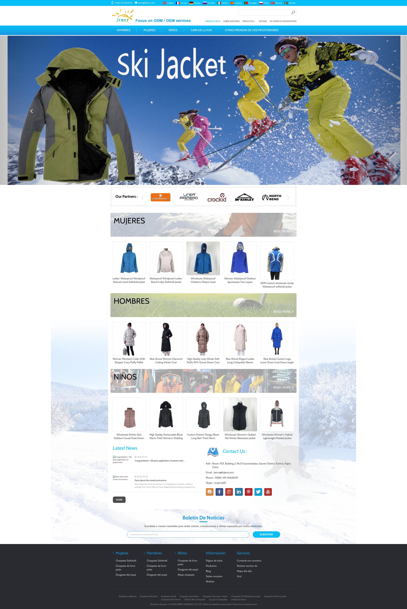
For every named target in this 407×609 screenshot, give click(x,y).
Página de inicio (212, 21)
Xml (239, 576)
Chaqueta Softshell (126, 560)
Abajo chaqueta (186, 574)
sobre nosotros (231, 21)
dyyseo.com (251, 604)
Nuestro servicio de (247, 565)
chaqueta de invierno (171, 599)
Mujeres (149, 30)
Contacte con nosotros (249, 560)
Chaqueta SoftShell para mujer (245, 596)
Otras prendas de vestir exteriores (252, 30)
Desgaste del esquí (126, 574)
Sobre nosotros (214, 576)
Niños (173, 30)
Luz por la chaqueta (218, 599)
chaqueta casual (168, 596)
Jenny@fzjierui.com (146, 2)
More (119, 499)
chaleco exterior (238, 599)
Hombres (123, 30)
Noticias (263, 21)
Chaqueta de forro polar (125, 567)
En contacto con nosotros (283, 21)
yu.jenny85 (220, 482)
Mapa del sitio (244, 571)
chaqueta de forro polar (275, 596)
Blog (208, 571)
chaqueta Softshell (148, 596)
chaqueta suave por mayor (215, 596)
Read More (282, 231)
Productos (248, 21)
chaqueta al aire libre (189, 596)
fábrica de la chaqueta (195, 599)
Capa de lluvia (201, 30)
